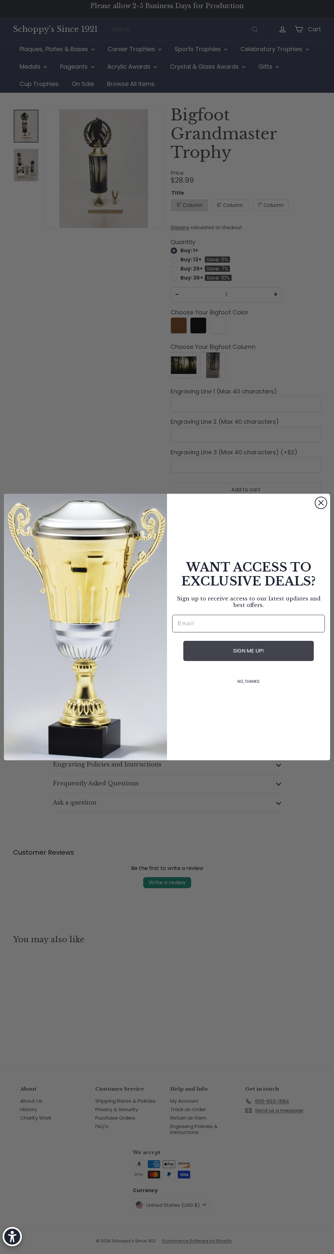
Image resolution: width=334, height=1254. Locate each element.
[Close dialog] (321, 503)
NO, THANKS (248, 681)
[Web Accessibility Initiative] (12, 1236)
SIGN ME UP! (248, 651)
